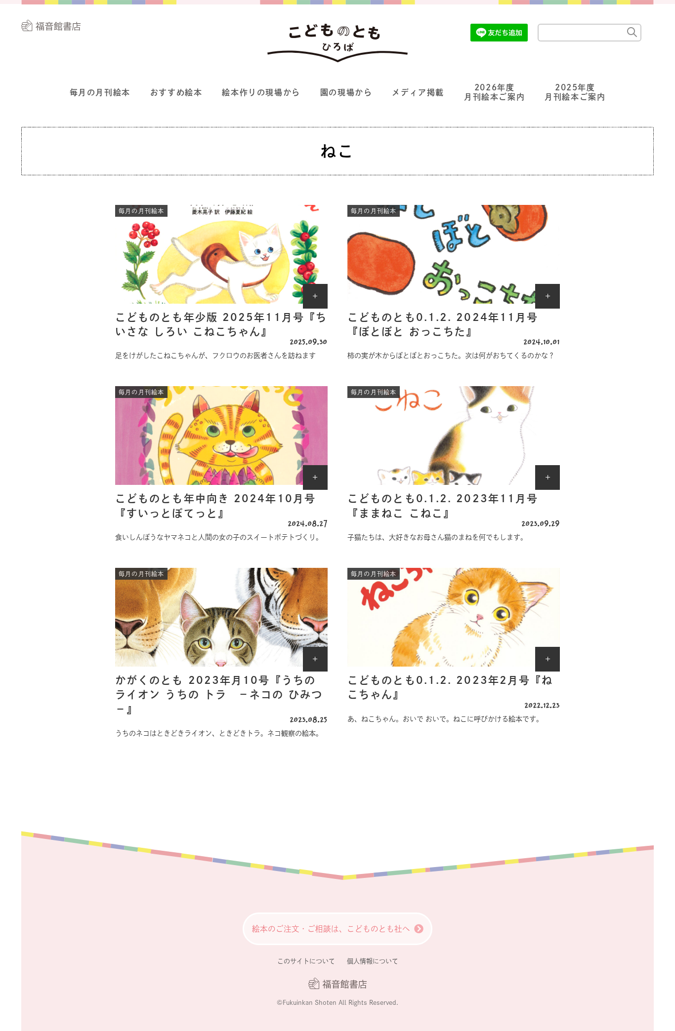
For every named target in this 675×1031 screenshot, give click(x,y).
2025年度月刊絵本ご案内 (575, 92)
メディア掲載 (418, 92)
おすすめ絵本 (176, 92)
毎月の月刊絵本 (100, 92)
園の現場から (346, 92)
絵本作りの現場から (261, 92)
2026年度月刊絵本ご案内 (494, 92)
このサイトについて (306, 961)
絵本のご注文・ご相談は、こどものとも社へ (331, 929)
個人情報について (372, 961)
